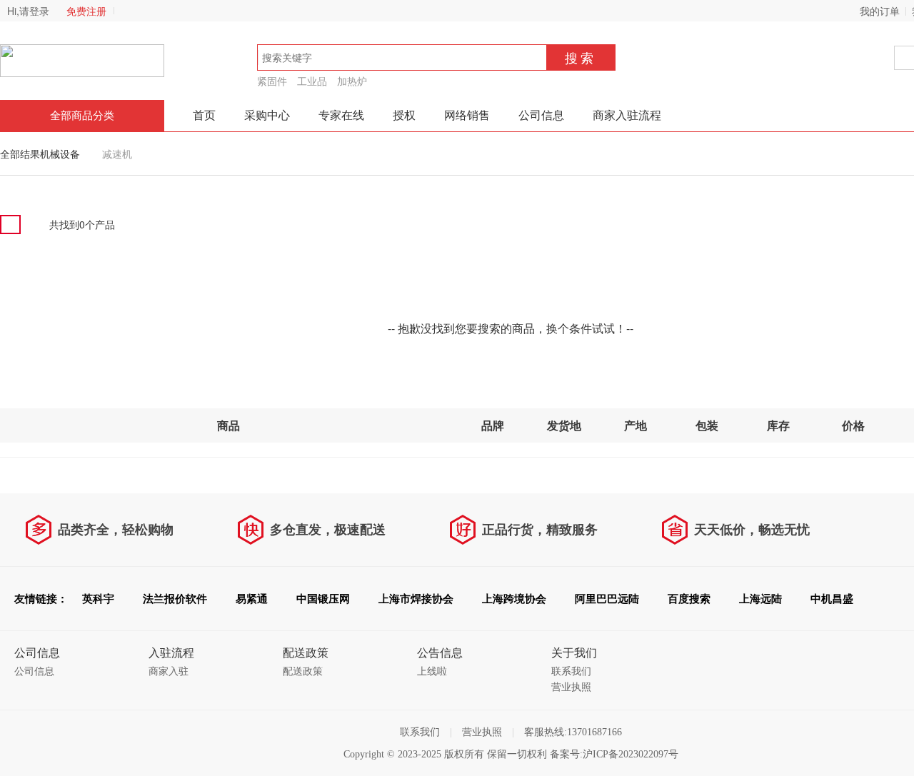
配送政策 (303, 671)
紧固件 (272, 80)
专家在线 (341, 115)
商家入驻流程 (627, 115)
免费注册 (86, 11)
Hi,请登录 (28, 11)
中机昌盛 (831, 599)
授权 (404, 115)
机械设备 (60, 153)
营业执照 (571, 687)
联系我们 (571, 671)
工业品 (312, 80)
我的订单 (880, 11)
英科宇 (98, 599)
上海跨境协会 (514, 599)
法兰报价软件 (175, 599)
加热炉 (352, 80)
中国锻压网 (323, 599)
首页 (204, 115)
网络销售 (467, 115)
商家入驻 (169, 671)
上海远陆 (760, 599)
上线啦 (432, 671)
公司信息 (541, 115)
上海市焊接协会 (415, 599)
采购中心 (267, 115)
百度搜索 (689, 599)
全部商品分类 (82, 115)
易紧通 (252, 599)
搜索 (580, 57)
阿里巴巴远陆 (607, 599)
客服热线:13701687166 (573, 732)
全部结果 (20, 153)
